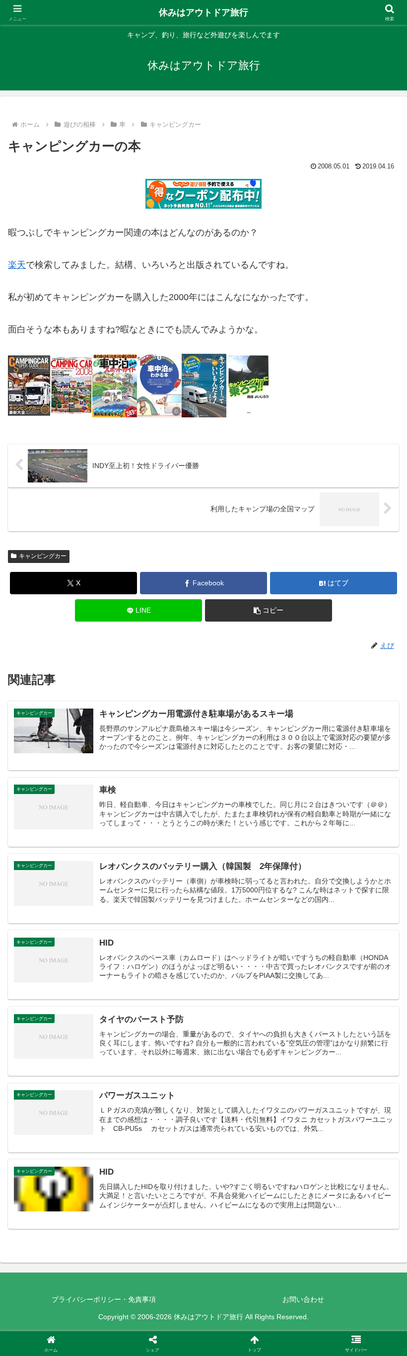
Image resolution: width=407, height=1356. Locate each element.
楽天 (17, 265)
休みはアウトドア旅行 (203, 12)
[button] (268, 610)
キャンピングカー (43, 556)
